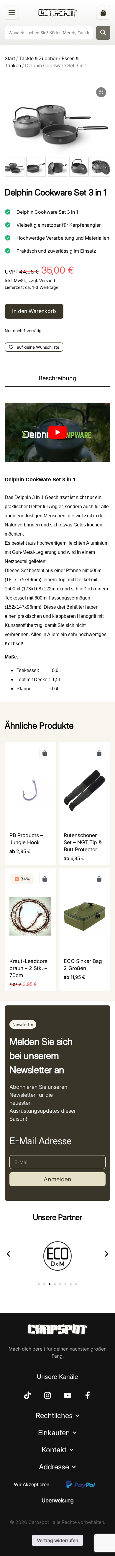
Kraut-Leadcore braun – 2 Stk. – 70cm (28, 968)
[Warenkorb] (103, 12)
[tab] (57, 378)
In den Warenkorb (34, 311)
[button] (22, 1024)
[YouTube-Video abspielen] (57, 432)
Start (10, 58)
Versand (47, 280)
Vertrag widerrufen (57, 1540)
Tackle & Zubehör (38, 58)
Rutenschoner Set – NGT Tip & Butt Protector (83, 842)
